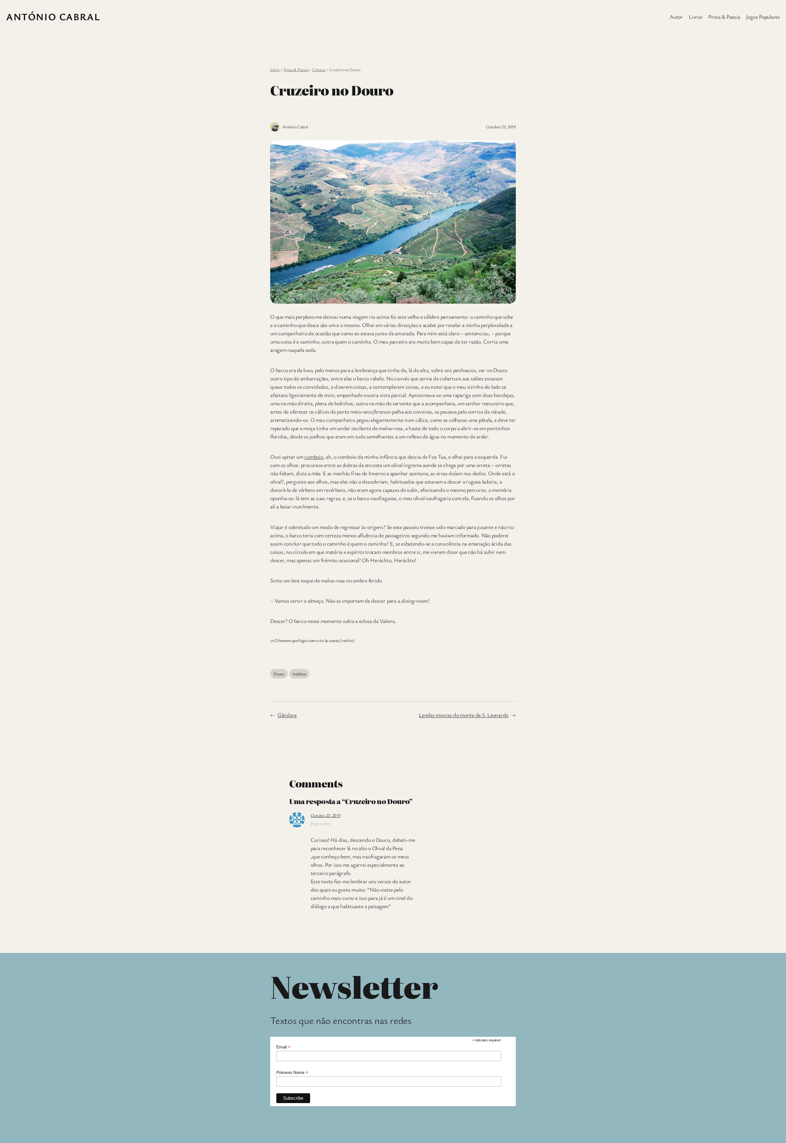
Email (283, 1047)
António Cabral (53, 16)
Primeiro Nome (292, 1072)
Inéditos (299, 674)
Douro (279, 674)
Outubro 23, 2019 (325, 815)
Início (275, 69)
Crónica (318, 69)
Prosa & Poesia (296, 69)
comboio (313, 456)
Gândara (287, 714)
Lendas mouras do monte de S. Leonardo (463, 714)
